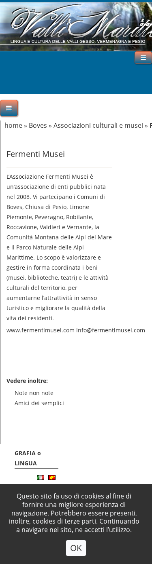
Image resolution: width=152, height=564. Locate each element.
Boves (38, 125)
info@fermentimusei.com (110, 330)
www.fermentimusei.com (40, 330)
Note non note (34, 393)
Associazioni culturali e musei (98, 125)
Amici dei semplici (39, 403)
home (13, 125)
